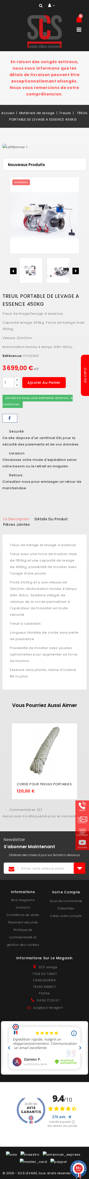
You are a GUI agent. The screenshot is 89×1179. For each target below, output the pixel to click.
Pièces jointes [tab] (16, 524)
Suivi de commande (66, 901)
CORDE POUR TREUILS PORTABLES (44, 784)
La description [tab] (16, 519)
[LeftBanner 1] (14, 147)
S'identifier (66, 908)
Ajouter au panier (44, 382)
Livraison (23, 907)
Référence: (12, 355)
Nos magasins (23, 900)
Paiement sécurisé (23, 922)
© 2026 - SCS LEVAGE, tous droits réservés (36, 1173)
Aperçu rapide (44, 743)
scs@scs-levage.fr (48, 1007)
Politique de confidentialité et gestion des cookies (23, 937)
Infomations (23, 891)
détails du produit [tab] (51, 519)
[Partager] (10, 418)
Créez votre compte (66, 916)
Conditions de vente (23, 915)
